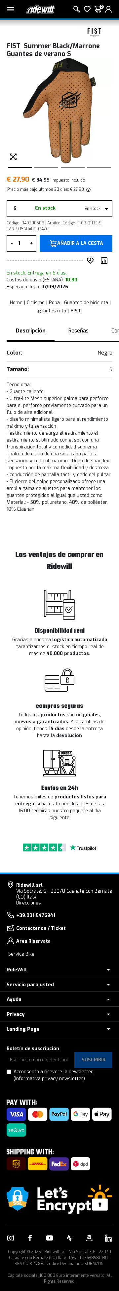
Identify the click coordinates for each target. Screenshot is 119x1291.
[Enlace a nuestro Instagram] (11, 1238)
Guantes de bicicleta (86, 303)
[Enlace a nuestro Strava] (69, 1238)
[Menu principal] (11, 9)
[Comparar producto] (105, 261)
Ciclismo (36, 303)
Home (16, 303)
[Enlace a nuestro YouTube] (50, 1238)
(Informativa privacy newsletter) (49, 1079)
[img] (88, 189)
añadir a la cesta (80, 243)
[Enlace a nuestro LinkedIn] (108, 1238)
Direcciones (28, 903)
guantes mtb (52, 311)
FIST (75, 311)
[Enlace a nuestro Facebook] (30, 1238)
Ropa (54, 303)
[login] (108, 9)
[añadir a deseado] (92, 261)
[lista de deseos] (87, 9)
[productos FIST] (94, 32)
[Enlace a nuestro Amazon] (89, 1238)
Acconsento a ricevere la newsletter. (54, 1075)
